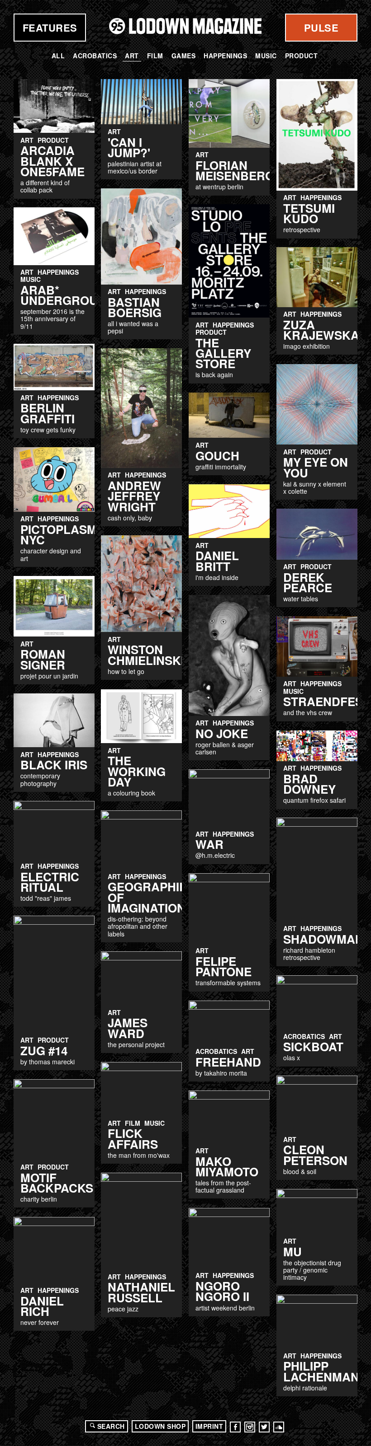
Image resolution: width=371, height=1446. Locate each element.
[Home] (185, 26)
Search (111, 1426)
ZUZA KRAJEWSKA (321, 329)
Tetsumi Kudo (309, 213)
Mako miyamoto (226, 1166)
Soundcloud (278, 1427)
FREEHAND (228, 1061)
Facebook (235, 1427)
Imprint (209, 1426)
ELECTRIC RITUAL (49, 881)
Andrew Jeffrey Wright (134, 496)
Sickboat (313, 1046)
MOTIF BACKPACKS (56, 1182)
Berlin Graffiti (47, 412)
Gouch (217, 455)
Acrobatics (95, 55)
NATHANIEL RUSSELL (141, 1292)
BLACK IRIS (53, 764)
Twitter (264, 1427)
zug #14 (43, 1050)
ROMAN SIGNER (42, 659)
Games (183, 55)
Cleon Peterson (315, 1154)
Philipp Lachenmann (325, 1371)
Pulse (321, 27)
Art (132, 55)
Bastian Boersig (135, 307)
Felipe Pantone (223, 966)
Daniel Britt (217, 560)
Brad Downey (309, 783)
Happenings (225, 55)
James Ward (127, 1027)
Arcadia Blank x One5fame (52, 161)
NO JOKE (221, 733)
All (58, 55)
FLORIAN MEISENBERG (234, 170)
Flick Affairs (133, 1138)
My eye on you (315, 467)
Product (301, 55)
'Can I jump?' (129, 147)
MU (292, 1251)
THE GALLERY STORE (223, 353)
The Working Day (137, 771)
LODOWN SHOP (160, 1426)
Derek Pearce (307, 582)
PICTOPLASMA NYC (62, 534)
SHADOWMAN (323, 939)
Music (266, 55)
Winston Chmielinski (146, 654)
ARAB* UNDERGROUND (67, 295)
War (209, 844)
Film (155, 55)
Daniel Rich (42, 1306)
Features (50, 27)
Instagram (249, 1427)
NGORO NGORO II (222, 1291)
